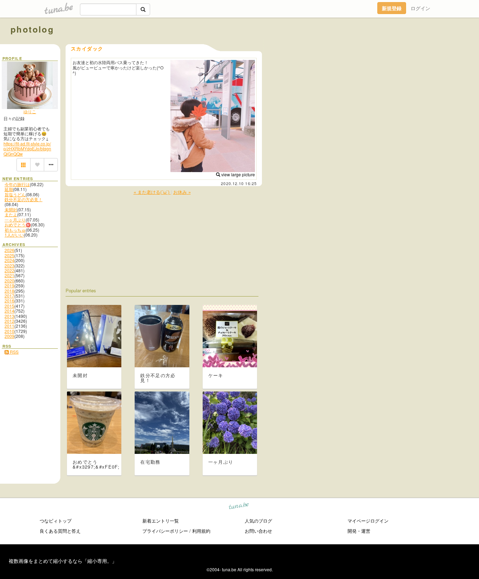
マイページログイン (368, 520)
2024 (9, 260)
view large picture (237, 174)
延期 (9, 189)
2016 (9, 301)
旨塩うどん (15, 194)
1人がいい (14, 235)
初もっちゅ (15, 230)
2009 (9, 336)
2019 (9, 285)
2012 (9, 321)
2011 (9, 326)
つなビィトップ (56, 520)
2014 (9, 311)
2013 (9, 316)
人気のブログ (258, 520)
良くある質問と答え (60, 530)
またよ (11, 214)
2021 (9, 275)
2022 (9, 270)
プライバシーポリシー (165, 530)
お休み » (182, 192)
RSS (14, 352)
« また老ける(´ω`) (152, 192)
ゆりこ (29, 111)
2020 (9, 281)
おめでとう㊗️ (18, 224)
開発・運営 (359, 530)
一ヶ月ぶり (15, 220)
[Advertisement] (388, 44)
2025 (9, 255)
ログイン (420, 8)
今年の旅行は (17, 184)
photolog (32, 29)
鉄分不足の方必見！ (23, 199)
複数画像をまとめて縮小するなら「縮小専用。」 (63, 560)
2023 (9, 265)
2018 (9, 291)
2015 (9, 306)
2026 (9, 250)
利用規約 (201, 530)
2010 (9, 331)
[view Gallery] (23, 164)
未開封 (11, 209)
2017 (9, 296)
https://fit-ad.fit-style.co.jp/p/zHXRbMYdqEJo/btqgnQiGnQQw (27, 149)
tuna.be (239, 507)
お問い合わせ (258, 530)
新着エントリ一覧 (160, 520)
